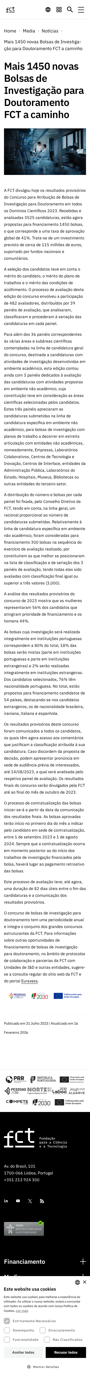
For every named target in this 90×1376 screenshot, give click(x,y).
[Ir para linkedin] (6, 1201)
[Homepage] (16, 9)
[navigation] (48, 9)
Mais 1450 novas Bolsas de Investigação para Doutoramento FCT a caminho (43, 45)
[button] (45, 1366)
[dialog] (45, 1326)
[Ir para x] (30, 1201)
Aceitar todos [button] (23, 1352)
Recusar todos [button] (66, 1352)
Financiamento (24, 1261)
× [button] (84, 1282)
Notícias (50, 31)
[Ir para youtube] (18, 1201)
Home (10, 31)
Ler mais (22, 1311)
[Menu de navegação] (81, 9)
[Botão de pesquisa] (70, 9)
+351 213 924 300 (22, 1179)
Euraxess (29, 980)
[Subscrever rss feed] (42, 1201)
